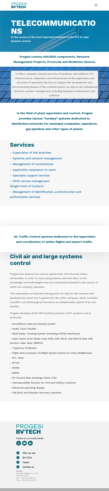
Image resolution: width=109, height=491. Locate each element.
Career (25, 462)
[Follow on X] (18, 443)
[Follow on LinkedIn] (30, 443)
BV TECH (27, 457)
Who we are (28, 453)
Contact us (28, 466)
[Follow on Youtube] (24, 443)
